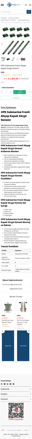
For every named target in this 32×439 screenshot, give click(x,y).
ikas (19, 436)
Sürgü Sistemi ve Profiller (8, 20)
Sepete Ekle (8, 346)
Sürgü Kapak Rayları (23, 20)
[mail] (13, 384)
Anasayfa (3, 18)
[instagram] (4, 384)
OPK (2, 72)
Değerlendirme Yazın (16, 289)
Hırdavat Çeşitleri (13, 18)
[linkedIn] (7, 384)
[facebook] (1, 384)
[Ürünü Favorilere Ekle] (29, 92)
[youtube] (10, 384)
